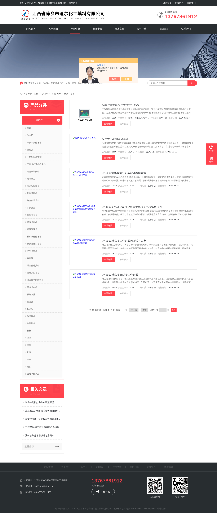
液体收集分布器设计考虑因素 (39, 435)
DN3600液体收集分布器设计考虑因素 (124, 172)
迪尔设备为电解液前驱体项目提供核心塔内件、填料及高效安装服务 (43, 410)
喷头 (29, 367)
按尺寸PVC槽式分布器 (115, 139)
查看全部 (29, 446)
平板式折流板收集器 (36, 164)
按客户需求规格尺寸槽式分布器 (120, 105)
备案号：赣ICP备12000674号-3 (127, 508)
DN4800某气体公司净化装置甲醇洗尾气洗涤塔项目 (132, 206)
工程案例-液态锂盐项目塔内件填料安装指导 (43, 427)
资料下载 (141, 28)
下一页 (134, 310)
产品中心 (75, 28)
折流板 (30, 309)
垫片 (29, 352)
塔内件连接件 (33, 265)
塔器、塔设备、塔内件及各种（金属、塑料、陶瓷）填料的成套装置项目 (70, 83)
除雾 (29, 128)
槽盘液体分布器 (34, 244)
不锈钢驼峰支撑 (34, 157)
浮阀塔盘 (31, 316)
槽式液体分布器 (34, 236)
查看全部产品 (33, 374)
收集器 (30, 150)
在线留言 (179, 3)
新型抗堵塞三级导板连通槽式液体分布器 (43, 419)
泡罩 (29, 345)
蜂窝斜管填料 (33, 200)
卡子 (29, 359)
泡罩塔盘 (31, 323)
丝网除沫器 (32, 229)
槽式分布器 (32, 222)
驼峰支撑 (31, 294)
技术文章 (119, 28)
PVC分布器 (32, 251)
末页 (145, 310)
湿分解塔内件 (33, 171)
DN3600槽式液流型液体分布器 (120, 274)
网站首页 (31, 28)
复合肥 (30, 135)
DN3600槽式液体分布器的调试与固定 (124, 240)
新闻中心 (97, 28)
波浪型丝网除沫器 (35, 280)
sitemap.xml (149, 508)
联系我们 (191, 3)
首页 (36, 94)
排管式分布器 (33, 273)
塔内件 (57, 94)
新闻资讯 (100, 467)
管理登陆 (161, 508)
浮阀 (29, 338)
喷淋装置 (31, 179)
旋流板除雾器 (33, 186)
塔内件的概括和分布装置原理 (39, 402)
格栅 (29, 330)
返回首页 (167, 3)
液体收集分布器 (34, 142)
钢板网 (30, 258)
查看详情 (108, 123)
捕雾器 (30, 301)
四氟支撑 (31, 207)
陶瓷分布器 (32, 215)
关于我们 (53, 28)
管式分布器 (32, 287)
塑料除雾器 (32, 193)
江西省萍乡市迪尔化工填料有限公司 (53, 3)
